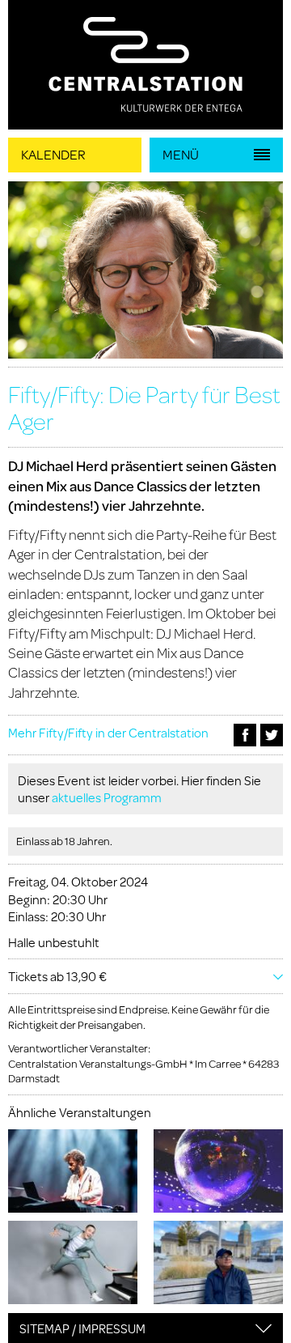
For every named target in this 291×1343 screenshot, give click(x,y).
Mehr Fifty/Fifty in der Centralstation (108, 732)
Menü (180, 154)
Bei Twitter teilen (271, 735)
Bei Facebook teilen (245, 735)
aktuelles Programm (107, 797)
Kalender (53, 154)
